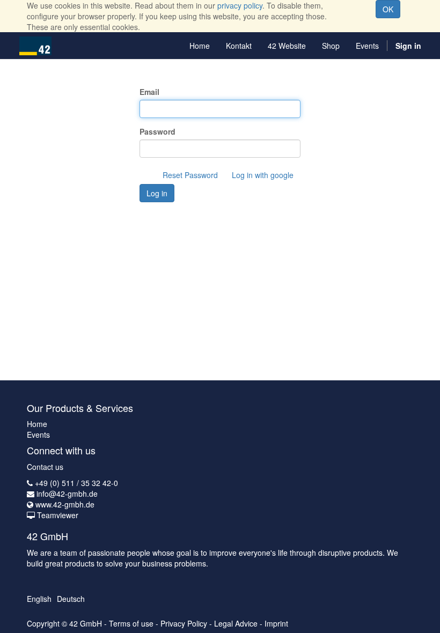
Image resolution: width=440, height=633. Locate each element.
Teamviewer (57, 515)
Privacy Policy (183, 623)
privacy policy (239, 5)
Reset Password (190, 175)
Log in (156, 193)
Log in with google (263, 175)
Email (149, 91)
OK (388, 9)
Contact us (45, 466)
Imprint (276, 623)
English (39, 598)
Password (157, 131)
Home (37, 423)
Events (38, 434)
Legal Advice (236, 623)
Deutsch (71, 598)
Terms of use (131, 623)
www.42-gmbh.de (64, 504)
